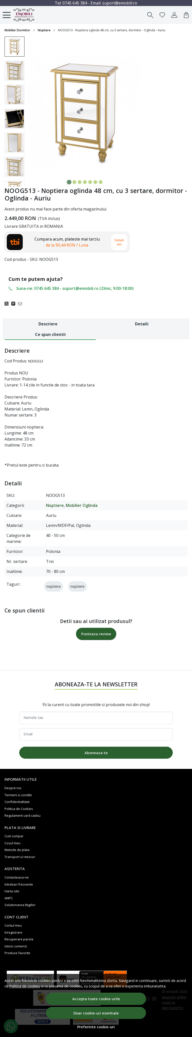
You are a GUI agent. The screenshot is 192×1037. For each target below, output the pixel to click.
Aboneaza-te (96, 752)
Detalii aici (119, 242)
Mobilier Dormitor (17, 30)
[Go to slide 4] (85, 182)
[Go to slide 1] (69, 182)
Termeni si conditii (18, 795)
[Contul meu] (174, 15)
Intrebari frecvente (18, 884)
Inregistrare (13, 932)
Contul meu (13, 925)
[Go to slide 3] (80, 182)
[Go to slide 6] (95, 182)
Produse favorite (17, 953)
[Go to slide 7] (100, 182)
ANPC (8, 898)
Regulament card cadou (22, 815)
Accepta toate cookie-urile (96, 998)
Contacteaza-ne (16, 877)
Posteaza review (96, 633)
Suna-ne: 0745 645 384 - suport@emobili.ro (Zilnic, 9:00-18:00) (75, 288)
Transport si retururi (19, 857)
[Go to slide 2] (74, 182)
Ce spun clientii (50, 334)
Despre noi (12, 788)
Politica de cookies (24, 986)
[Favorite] (162, 15)
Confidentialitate (17, 801)
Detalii (141, 324)
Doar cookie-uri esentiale (96, 1012)
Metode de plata (17, 850)
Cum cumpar (14, 836)
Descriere (48, 324)
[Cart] (186, 15)
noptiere (77, 586)
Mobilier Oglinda (82, 505)
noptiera (53, 586)
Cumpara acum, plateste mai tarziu (67, 242)
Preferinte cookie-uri (96, 1026)
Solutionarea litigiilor (20, 905)
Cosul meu (12, 843)
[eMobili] (30, 15)
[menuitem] (14, 47)
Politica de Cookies (18, 808)
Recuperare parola (18, 939)
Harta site (11, 891)
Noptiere (44, 30)
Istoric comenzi (15, 946)
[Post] (7, 303)
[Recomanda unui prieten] (21, 303)
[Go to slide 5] (90, 182)
